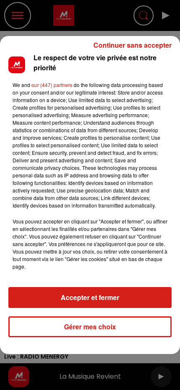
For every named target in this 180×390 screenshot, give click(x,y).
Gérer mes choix (90, 326)
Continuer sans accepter (132, 45)
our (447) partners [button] (51, 84)
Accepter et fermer (90, 297)
